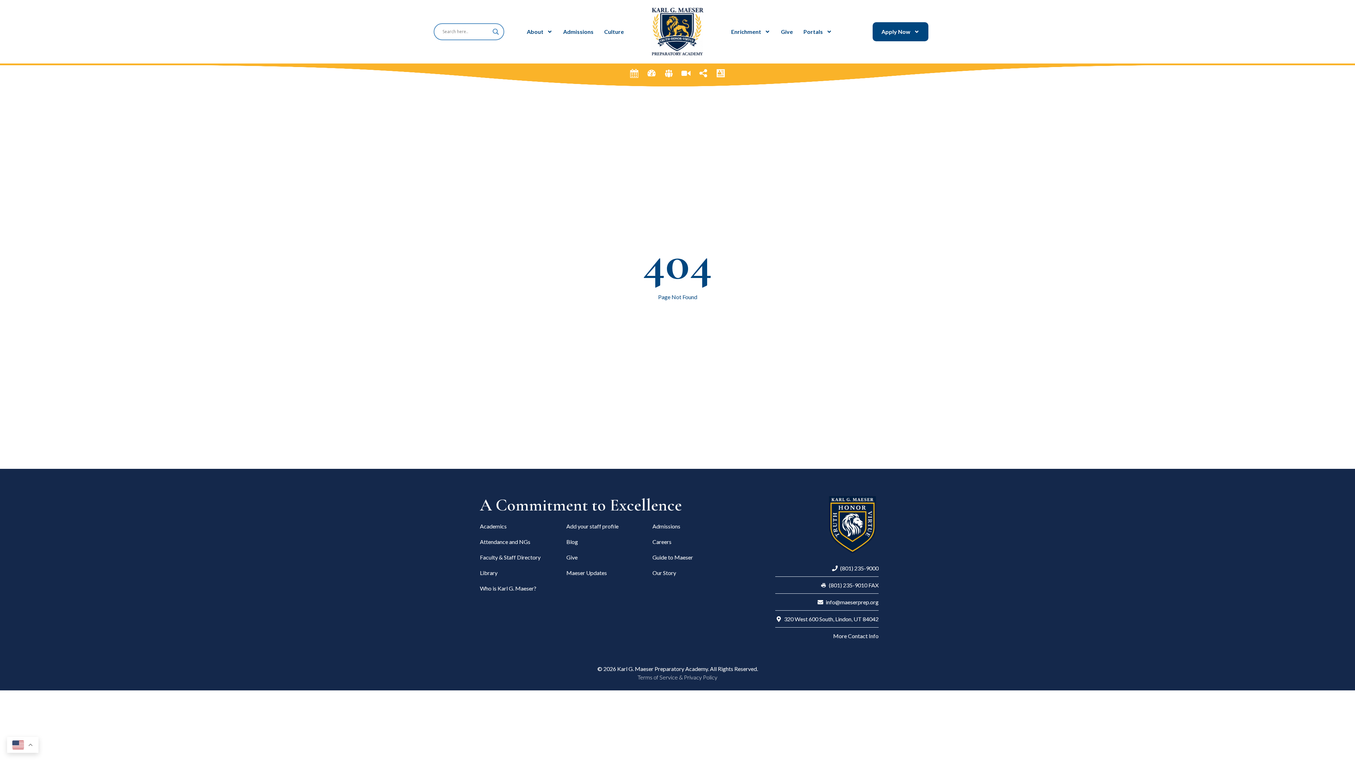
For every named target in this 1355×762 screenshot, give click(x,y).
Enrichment (746, 31)
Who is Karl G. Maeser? (508, 588)
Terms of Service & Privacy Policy (677, 677)
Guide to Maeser (672, 557)
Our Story (664, 572)
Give (787, 31)
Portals (813, 31)
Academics (493, 526)
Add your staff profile (592, 526)
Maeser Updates (586, 572)
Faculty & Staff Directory (510, 557)
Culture (614, 31)
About (535, 31)
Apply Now (895, 31)
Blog (572, 541)
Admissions (578, 31)
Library (489, 572)
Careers (662, 541)
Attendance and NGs (505, 541)
